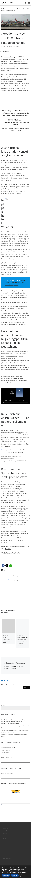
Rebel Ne (8, 549)
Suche (26, 687)
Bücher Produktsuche (8, 684)
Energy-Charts (4, 730)
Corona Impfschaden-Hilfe (7, 747)
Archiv (3, 705)
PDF (5, 570)
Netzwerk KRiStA (5, 750)
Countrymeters (5, 726)
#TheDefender (18, 120)
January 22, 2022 (15, 130)
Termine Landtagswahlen (7, 773)
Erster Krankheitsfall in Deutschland (7, 639)
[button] (3, 565)
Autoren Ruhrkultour (7, 835)
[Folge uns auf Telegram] (7, 680)
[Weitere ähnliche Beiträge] (28, 615)
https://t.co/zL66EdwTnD (9, 122)
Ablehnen (14, 875)
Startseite (5, 838)
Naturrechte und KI (7, 858)
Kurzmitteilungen (9, 8)
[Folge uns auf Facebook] (2, 680)
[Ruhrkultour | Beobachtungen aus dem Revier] (2, 3)
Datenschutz (5, 831)
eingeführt (25, 254)
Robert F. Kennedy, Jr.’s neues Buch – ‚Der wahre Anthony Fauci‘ (15, 282)
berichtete (15, 184)
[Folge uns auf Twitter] (5, 680)
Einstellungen (9, 870)
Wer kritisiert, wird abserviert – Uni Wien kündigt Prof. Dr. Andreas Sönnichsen (22, 641)
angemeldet (13, 666)
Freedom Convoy (9, 57)
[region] (15, 812)
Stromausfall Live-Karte (7, 734)
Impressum (5, 828)
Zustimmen (6, 875)
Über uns (5, 833)
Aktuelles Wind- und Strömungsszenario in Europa (13, 720)
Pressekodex (4, 752)
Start (2, 8)
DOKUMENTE (6, 757)
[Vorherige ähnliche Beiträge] (24, 615)
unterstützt (25, 444)
